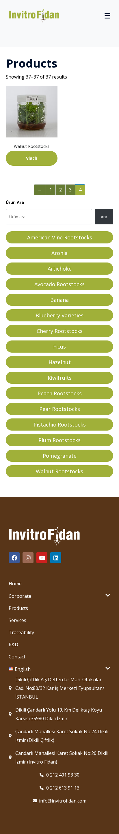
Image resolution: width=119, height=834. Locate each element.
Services (17, 620)
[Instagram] (28, 557)
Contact (17, 657)
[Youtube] (41, 557)
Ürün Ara (15, 202)
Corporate (20, 596)
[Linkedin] (55, 557)
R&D (13, 644)
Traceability (21, 632)
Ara (104, 216)
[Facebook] (14, 557)
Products (18, 608)
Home (15, 583)
